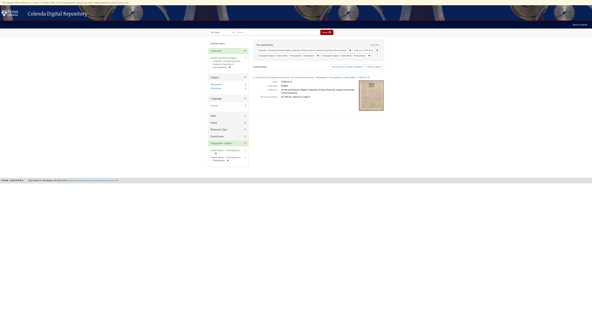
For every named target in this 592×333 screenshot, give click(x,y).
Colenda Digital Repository (13, 14)
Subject (215, 77)
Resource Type (219, 129)
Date (213, 116)
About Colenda (580, 24)
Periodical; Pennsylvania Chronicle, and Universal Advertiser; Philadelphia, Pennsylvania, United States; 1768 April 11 (313, 77)
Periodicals (216, 88)
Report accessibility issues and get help (101, 180)
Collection (216, 51)
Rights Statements (76, 180)
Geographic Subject (221, 143)
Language (216, 98)
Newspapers (217, 84)
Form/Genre (217, 136)
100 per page (374, 67)
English (214, 105)
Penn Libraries (13, 180)
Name (214, 122)
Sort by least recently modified (347, 67)
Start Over (375, 45)
